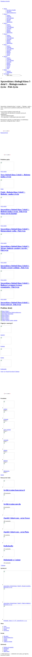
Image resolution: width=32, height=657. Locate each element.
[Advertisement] (16, 126)
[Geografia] (9, 438)
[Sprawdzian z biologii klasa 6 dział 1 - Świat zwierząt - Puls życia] (7, 298)
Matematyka (9, 22)
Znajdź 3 (9, 71)
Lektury (8, 15)
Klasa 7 (5, 44)
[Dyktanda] (9, 418)
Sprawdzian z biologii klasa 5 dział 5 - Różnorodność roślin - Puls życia (15, 230)
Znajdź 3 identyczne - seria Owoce (17, 518)
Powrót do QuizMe (11, 10)
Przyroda (9, 19)
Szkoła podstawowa (11, 12)
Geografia (9, 28)
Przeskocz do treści (5, 1)
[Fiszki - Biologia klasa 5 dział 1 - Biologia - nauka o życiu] (7, 187)
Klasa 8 (5, 56)
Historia (8, 20)
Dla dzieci (9, 11)
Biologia (9, 31)
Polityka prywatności (8, 647)
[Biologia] (9, 459)
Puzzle (5, 629)
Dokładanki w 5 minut (12, 560)
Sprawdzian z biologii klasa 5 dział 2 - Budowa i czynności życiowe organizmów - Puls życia (15, 285)
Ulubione (3, 565)
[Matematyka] (9, 469)
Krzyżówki (6, 630)
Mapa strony (6, 651)
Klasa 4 (5, 14)
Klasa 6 (5, 34)
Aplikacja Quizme (8, 641)
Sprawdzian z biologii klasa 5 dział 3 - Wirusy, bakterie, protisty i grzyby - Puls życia (15, 248)
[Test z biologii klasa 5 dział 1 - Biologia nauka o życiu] (7, 170)
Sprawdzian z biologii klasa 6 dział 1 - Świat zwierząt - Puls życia (15, 303)
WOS (8, 68)
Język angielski (10, 18)
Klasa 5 (5, 23)
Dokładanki (9, 72)
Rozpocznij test (4, 132)
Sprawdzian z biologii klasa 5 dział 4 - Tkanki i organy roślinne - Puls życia (15, 267)
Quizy (5, 626)
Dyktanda (9, 16)
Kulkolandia (8, 546)
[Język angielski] (9, 428)
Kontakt (5, 650)
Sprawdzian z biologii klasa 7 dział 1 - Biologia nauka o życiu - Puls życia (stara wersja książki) (15, 211)
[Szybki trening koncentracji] (9, 487)
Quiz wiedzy (4, 171)
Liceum (5, 639)
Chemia (8, 53)
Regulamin (6, 648)
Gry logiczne (7, 627)
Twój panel (6, 73)
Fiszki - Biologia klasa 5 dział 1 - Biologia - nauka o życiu (13, 193)
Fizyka (8, 55)
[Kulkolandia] (9, 542)
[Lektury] (9, 407)
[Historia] (9, 449)
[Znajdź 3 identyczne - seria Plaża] (9, 528)
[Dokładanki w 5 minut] (9, 556)
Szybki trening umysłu (12, 504)
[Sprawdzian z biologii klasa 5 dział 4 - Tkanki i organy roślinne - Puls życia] (7, 261)
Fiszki (2, 189)
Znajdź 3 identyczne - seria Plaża (16, 532)
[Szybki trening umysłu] (9, 501)
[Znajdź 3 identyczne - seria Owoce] (9, 515)
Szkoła (5, 8)
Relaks (5, 69)
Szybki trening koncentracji (14, 490)
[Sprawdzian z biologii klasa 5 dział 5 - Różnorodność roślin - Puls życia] (7, 224)
